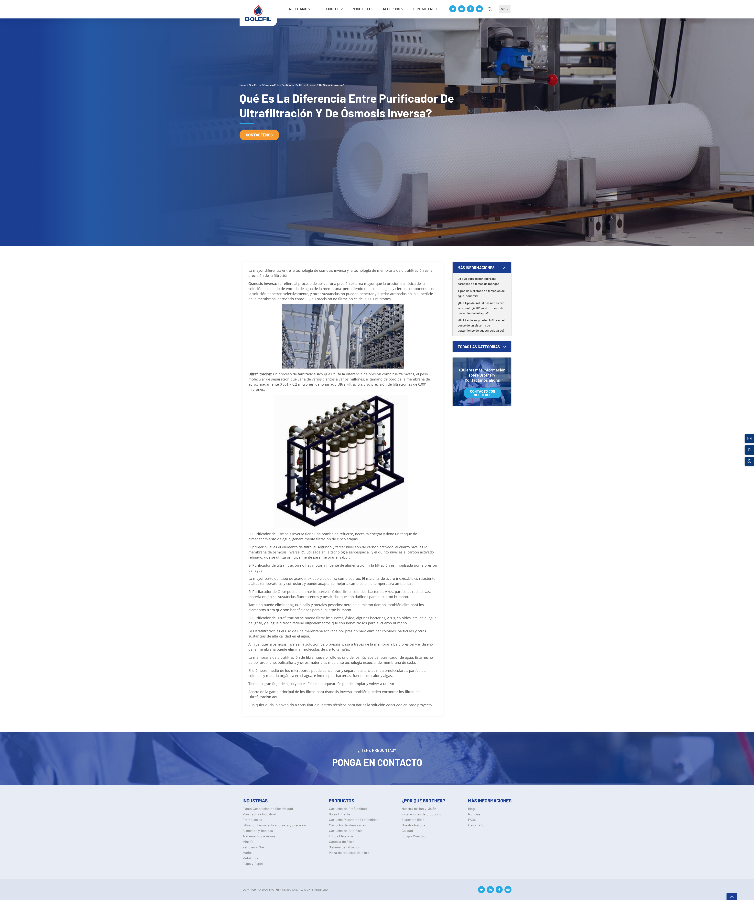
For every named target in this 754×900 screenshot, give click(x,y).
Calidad (407, 831)
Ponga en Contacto (377, 762)
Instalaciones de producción (422, 814)
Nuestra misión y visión (419, 809)
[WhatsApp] (749, 461)
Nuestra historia (413, 825)
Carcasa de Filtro (341, 842)
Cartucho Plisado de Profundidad (354, 820)
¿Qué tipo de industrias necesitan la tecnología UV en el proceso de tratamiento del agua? (481, 308)
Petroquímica (252, 820)
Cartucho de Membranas (347, 825)
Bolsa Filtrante (339, 814)
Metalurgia (250, 858)
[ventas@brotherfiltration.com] (749, 438)
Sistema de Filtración (344, 847)
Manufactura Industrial (259, 814)
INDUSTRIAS (297, 9)
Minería (247, 842)
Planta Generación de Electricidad (267, 809)
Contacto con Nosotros (482, 393)
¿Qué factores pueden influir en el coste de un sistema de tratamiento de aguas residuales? (481, 325)
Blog (471, 809)
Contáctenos (425, 9)
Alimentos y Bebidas (257, 831)
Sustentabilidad (413, 820)
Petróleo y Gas (253, 847)
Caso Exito (476, 825)
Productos (329, 9)
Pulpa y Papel (252, 864)
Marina (247, 853)
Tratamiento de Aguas (258, 836)
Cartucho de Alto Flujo (346, 831)
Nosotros (361, 9)
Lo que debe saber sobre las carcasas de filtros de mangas (478, 281)
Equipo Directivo (414, 836)
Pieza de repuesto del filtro (349, 853)
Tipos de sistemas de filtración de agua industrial (481, 293)
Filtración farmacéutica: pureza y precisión (274, 825)
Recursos (391, 9)
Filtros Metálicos (341, 836)
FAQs (472, 820)
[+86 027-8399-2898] (749, 450)
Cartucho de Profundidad (348, 809)
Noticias (474, 814)
